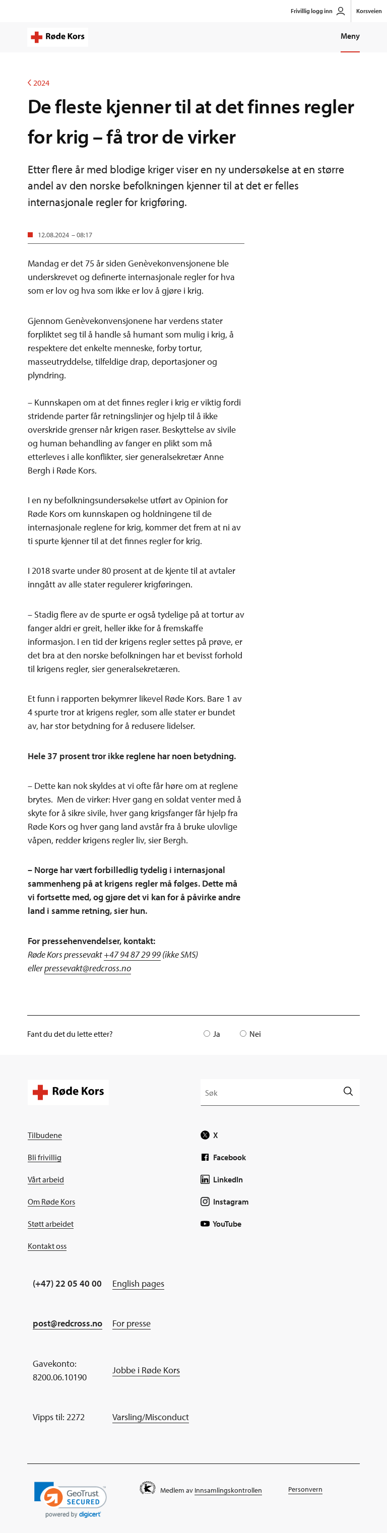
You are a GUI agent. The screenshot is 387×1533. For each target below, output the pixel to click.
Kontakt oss (47, 1246)
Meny (350, 36)
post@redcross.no (67, 1323)
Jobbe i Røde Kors (146, 1370)
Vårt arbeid (46, 1179)
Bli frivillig (44, 1157)
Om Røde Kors (51, 1201)
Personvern (305, 1489)
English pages (138, 1283)
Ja (216, 1034)
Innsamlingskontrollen (228, 1490)
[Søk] (348, 1092)
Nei (255, 1034)
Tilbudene (45, 1135)
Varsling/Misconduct (150, 1417)
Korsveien (369, 11)
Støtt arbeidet (51, 1224)
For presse (131, 1323)
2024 (38, 83)
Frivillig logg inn (312, 11)
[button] (70, 1500)
